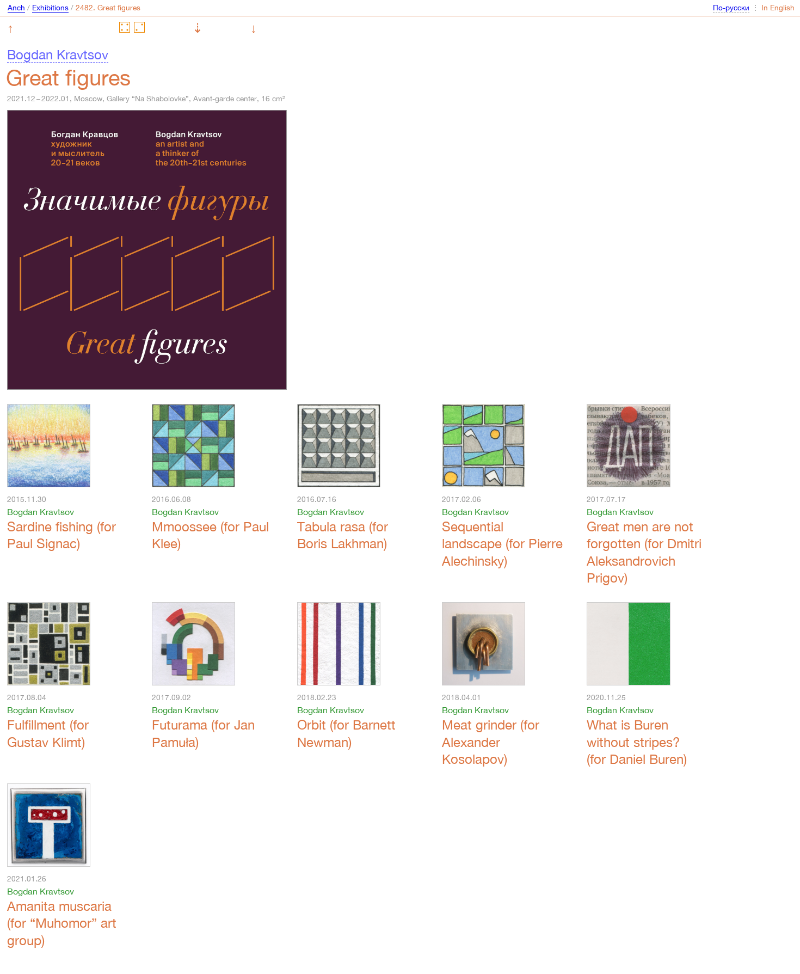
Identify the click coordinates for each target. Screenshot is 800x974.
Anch (16, 7)
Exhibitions (50, 7)
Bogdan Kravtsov (57, 54)
